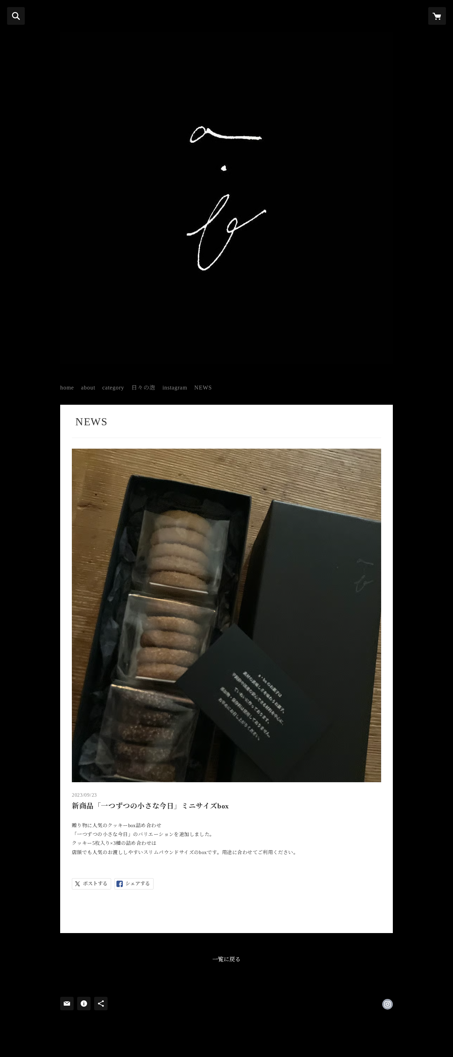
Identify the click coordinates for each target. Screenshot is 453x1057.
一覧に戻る (226, 959)
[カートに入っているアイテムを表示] (437, 16)
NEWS (203, 388)
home (67, 388)
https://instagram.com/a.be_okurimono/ (387, 1004)
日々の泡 (143, 388)
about (88, 388)
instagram (174, 388)
